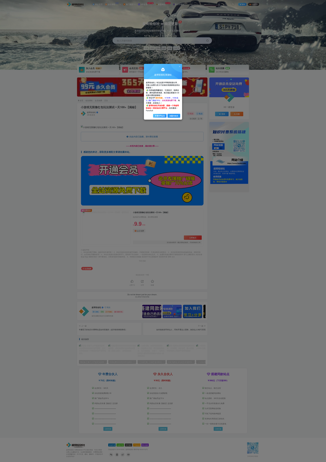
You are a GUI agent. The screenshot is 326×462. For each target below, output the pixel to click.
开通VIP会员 (160, 115)
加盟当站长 (173, 115)
